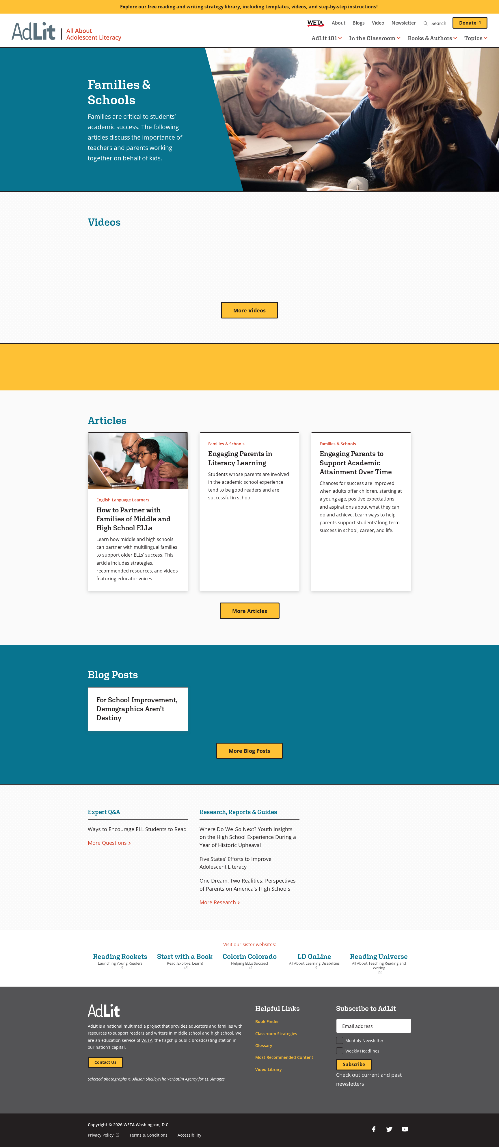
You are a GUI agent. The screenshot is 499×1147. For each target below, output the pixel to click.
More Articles (249, 610)
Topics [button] (473, 38)
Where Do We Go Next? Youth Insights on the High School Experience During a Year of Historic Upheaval (248, 837)
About (338, 23)
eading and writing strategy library (200, 6)
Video (378, 23)
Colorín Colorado (248, 961)
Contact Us (105, 1062)
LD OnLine (312, 961)
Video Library (268, 1069)
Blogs (359, 23)
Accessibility (189, 1135)
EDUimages (215, 1079)
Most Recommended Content (284, 1057)
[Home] (66, 34)
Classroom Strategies (276, 1033)
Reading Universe (378, 963)
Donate (473, 22)
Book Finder (267, 1021)
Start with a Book (184, 961)
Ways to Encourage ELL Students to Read (137, 829)
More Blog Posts (249, 750)
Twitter (389, 1129)
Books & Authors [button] (430, 38)
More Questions (107, 842)
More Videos (249, 310)
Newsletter (404, 23)
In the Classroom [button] (372, 38)
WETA (316, 22)
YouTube (405, 1129)
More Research (218, 902)
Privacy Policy (103, 1135)
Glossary (263, 1045)
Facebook (373, 1129)
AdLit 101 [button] (324, 38)
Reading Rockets (119, 961)
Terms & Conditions (148, 1135)
